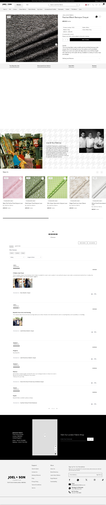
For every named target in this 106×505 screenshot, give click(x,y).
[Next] (101, 172)
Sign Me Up (99, 474)
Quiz (80, 9)
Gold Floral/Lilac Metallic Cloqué (28, 357)
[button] (92, 294)
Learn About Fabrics (55, 475)
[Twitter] (86, 480)
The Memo (74, 9)
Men (27, 4)
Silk (10, 9)
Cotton (15, 9)
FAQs (33, 478)
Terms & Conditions (36, 484)
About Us (52, 468)
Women (19, 4)
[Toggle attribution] (55, 454)
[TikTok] (103, 480)
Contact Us (102, 1)
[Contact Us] (93, 5)
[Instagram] (94, 480)
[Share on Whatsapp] (96, 16)
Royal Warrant (53, 478)
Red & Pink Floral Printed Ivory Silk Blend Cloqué (32, 381)
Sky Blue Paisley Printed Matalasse (28, 403)
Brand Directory (54, 472)
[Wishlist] (96, 5)
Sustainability (53, 481)
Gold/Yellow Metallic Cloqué (27, 331)
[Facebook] (69, 480)
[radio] (11, 253)
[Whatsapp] (78, 480)
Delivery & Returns (36, 475)
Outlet (67, 9)
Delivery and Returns (68, 58)
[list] (53, 283)
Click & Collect (35, 468)
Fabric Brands (31, 9)
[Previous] (97, 172)
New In (5, 9)
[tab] (82, 243)
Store (96, 1)
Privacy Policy (35, 481)
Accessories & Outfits (50, 9)
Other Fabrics (22, 9)
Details (64, 45)
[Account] (99, 5)
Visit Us (33, 488)
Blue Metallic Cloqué (25, 292)
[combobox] (17, 257)
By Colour (40, 9)
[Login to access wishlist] (100, 16)
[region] (44, 437)
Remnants (60, 9)
